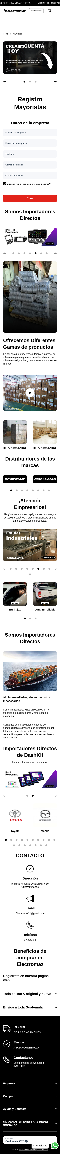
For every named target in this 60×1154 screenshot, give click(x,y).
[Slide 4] (27, 490)
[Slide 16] (41, 845)
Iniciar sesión (36, 11)
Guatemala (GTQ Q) (16, 1141)
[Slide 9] (49, 840)
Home (5, 34)
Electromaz (24, 1149)
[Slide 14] (30, 845)
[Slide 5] (33, 490)
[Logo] (14, 10)
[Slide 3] (22, 490)
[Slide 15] (35, 845)
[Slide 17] (46, 845)
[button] (49, 10)
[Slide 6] (38, 490)
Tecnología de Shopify (38, 1149)
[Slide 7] (43, 490)
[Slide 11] (14, 845)
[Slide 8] (49, 490)
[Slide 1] (11, 490)
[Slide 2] (17, 490)
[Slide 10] (54, 840)
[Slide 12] (19, 845)
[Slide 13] (25, 845)
